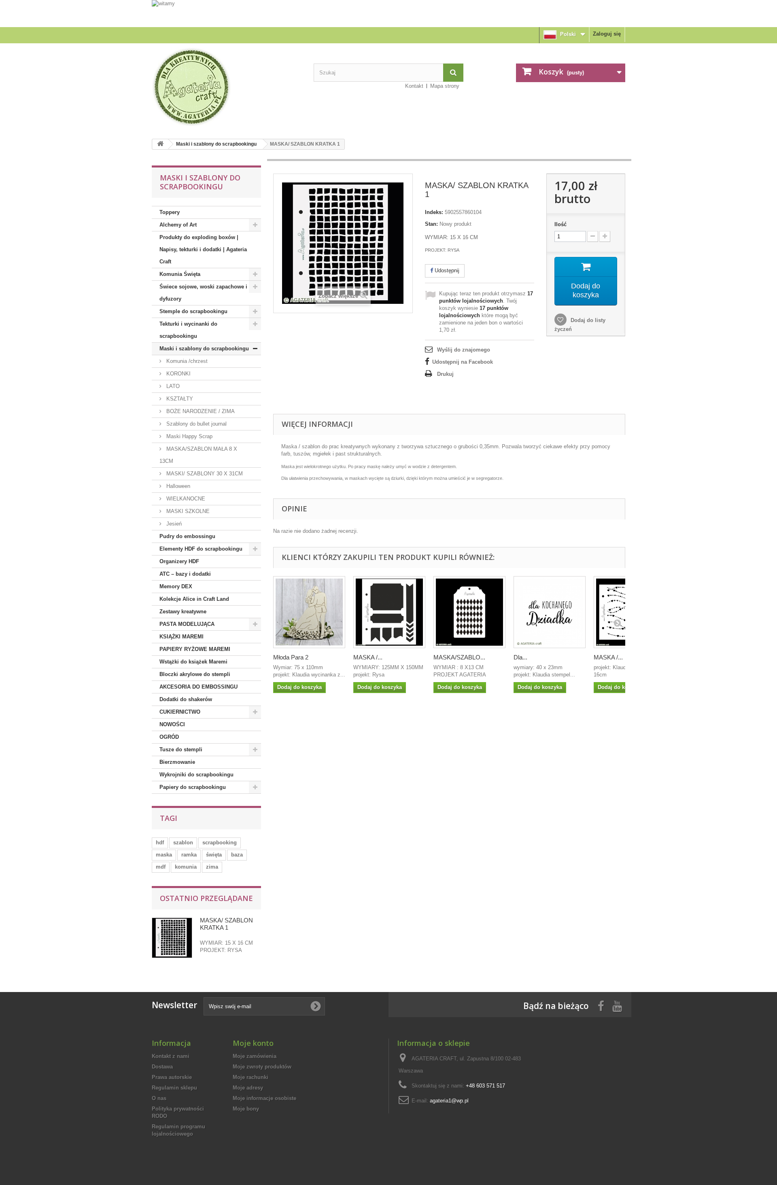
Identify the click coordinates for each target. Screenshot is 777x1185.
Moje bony (246, 1109)
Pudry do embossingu (187, 536)
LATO (172, 386)
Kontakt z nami (170, 1056)
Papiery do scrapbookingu (192, 787)
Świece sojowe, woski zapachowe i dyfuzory (203, 293)
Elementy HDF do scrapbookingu (200, 549)
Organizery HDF (179, 561)
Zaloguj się (607, 34)
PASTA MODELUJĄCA (186, 624)
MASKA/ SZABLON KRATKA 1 (226, 924)
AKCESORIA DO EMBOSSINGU (198, 687)
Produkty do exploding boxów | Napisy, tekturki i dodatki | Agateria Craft (203, 249)
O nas (159, 1098)
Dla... (520, 657)
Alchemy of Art (178, 225)
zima (212, 867)
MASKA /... (367, 657)
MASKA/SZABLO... (459, 657)
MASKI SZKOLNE (187, 511)
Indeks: (434, 212)
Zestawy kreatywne (182, 611)
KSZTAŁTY (179, 399)
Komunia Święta (179, 274)
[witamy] (388, 13)
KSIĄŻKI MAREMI (181, 637)
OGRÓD (169, 737)
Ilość (560, 224)
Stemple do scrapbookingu (193, 311)
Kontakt (414, 86)
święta (214, 855)
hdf (160, 842)
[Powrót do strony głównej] (160, 144)
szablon (183, 842)
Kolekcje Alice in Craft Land (194, 599)
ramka (189, 855)
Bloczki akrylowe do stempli (194, 674)
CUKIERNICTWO (179, 712)
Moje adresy (248, 1088)
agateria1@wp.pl (449, 1101)
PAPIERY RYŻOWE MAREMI (194, 649)
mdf (161, 867)
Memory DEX (175, 586)
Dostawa (162, 1067)
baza (237, 855)
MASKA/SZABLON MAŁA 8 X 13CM (198, 455)
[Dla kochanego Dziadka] (550, 612)
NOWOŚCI (172, 724)
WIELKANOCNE (185, 499)
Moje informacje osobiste (264, 1098)
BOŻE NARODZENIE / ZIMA (200, 411)
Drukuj (445, 374)
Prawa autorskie (172, 1077)
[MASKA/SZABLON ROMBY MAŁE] (469, 612)
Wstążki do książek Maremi (193, 662)
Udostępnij (446, 270)
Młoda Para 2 (290, 657)
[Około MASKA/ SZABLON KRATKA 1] (172, 938)
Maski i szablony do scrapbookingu (216, 144)
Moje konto (253, 1043)
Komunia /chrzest (186, 361)
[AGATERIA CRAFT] (226, 87)
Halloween (177, 486)
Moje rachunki (250, 1077)
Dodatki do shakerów (185, 699)
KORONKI (178, 374)
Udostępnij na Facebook (462, 362)
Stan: (431, 224)
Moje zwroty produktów (262, 1067)
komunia (186, 867)
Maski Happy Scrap (188, 436)
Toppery (169, 212)
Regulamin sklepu (174, 1088)
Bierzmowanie (177, 762)
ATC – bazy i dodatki (185, 574)
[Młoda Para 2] (309, 612)
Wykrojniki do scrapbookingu (196, 775)
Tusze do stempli (180, 749)
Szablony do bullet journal (196, 424)
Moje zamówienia (254, 1056)
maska (164, 855)
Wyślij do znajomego (463, 350)
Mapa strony (444, 86)
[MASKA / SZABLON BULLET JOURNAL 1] (389, 612)
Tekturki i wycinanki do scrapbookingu (188, 330)
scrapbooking (219, 842)
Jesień (173, 524)
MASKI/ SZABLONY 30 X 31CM (204, 474)
